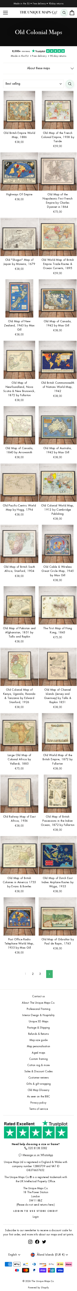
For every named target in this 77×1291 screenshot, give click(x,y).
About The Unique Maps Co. (38, 1003)
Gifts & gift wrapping (38, 1084)
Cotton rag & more (38, 1065)
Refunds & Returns (38, 1034)
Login (36, 1217)
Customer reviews (38, 1077)
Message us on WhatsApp (38, 1155)
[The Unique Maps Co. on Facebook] (37, 1242)
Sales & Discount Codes (38, 1071)
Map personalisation (38, 1046)
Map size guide (38, 1040)
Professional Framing (38, 1009)
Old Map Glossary (39, 1090)
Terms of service (38, 1109)
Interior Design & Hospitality (38, 1015)
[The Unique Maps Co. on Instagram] (30, 1242)
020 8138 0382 (37, 1148)
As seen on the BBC (38, 1096)
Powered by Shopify (38, 1287)
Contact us (38, 996)
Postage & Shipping (38, 1027)
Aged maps (38, 1053)
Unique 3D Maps (38, 1021)
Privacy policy (38, 1103)
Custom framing (38, 1059)
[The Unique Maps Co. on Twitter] (44, 1242)
